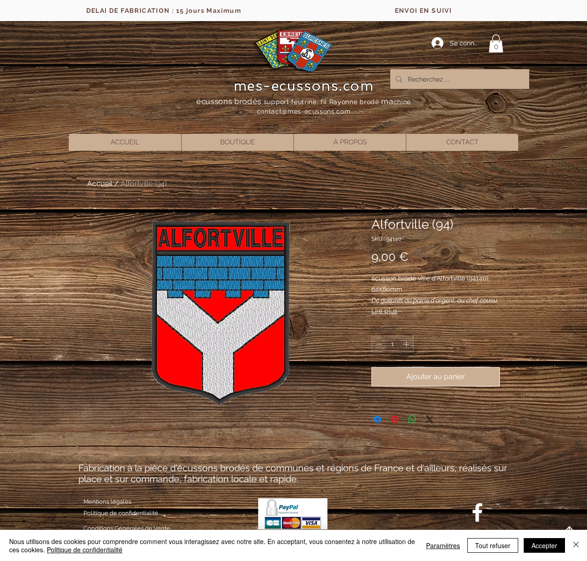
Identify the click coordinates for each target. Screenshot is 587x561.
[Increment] (407, 344)
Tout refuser (492, 545)
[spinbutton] (393, 344)
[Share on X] (429, 419)
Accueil (99, 183)
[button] (496, 43)
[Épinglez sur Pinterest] (394, 419)
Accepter (544, 545)
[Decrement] (378, 344)
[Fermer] (575, 545)
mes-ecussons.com (303, 85)
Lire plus (384, 310)
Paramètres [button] (443, 545)
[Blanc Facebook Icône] (477, 512)
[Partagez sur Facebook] (377, 419)
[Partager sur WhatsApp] (412, 419)
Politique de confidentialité (84, 549)
